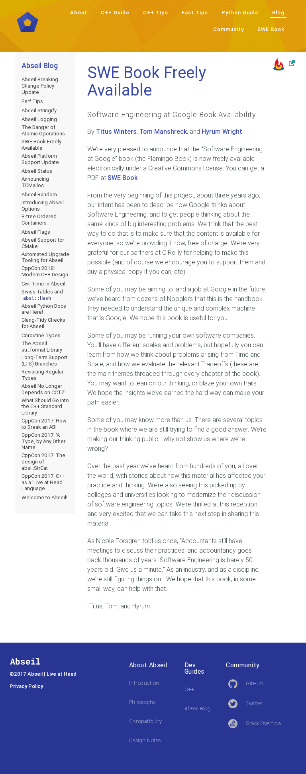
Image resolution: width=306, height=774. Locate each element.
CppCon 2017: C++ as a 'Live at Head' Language (43, 482)
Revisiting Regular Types (42, 374)
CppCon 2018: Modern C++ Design (45, 271)
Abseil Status (37, 171)
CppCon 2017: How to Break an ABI (44, 423)
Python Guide (240, 12)
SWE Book (270, 29)
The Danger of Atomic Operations (43, 130)
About (78, 12)
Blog (278, 12)
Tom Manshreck (163, 131)
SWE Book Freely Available (41, 144)
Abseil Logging (39, 119)
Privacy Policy (26, 686)
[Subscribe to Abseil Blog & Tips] (284, 64)
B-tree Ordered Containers (39, 219)
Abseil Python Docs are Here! (44, 309)
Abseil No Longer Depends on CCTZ (43, 389)
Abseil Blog (40, 65)
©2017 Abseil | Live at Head (43, 673)
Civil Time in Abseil (43, 283)
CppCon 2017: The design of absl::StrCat (43, 461)
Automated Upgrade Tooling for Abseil (45, 257)
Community (228, 29)
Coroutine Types (41, 335)
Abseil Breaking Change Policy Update (40, 86)
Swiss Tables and (42, 294)
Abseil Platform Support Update (40, 159)
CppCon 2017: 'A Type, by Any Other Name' (43, 441)
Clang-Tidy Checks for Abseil (43, 323)
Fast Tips (195, 12)
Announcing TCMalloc (35, 182)
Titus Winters (116, 131)
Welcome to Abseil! (44, 497)
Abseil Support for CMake (43, 243)
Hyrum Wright (222, 131)
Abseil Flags (36, 232)
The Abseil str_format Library (42, 346)
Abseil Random (39, 194)
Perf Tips (32, 101)
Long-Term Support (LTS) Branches (44, 360)
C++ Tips (155, 12)
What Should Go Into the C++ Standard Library (45, 406)
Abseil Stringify (39, 110)
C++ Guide (115, 12)
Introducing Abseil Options (43, 205)
